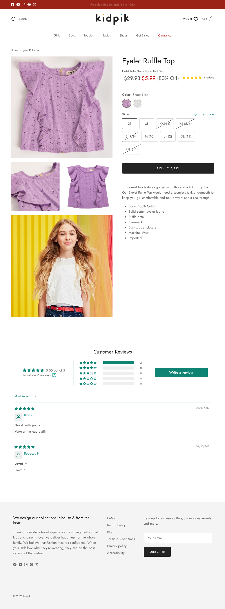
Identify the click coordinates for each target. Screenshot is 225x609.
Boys (72, 35)
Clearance (164, 35)
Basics (106, 35)
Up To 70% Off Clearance (112, 5)
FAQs (111, 518)
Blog (110, 532)
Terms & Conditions (121, 538)
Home (14, 50)
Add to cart (168, 168)
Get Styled (142, 35)
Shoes (123, 35)
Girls (57, 35)
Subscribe (157, 552)
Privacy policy (117, 546)
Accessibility (116, 552)
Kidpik (26, 596)
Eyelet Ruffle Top (31, 50)
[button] (88, 362)
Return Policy (116, 525)
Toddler (89, 35)
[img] (24, 408)
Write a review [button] (181, 372)
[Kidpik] (112, 19)
